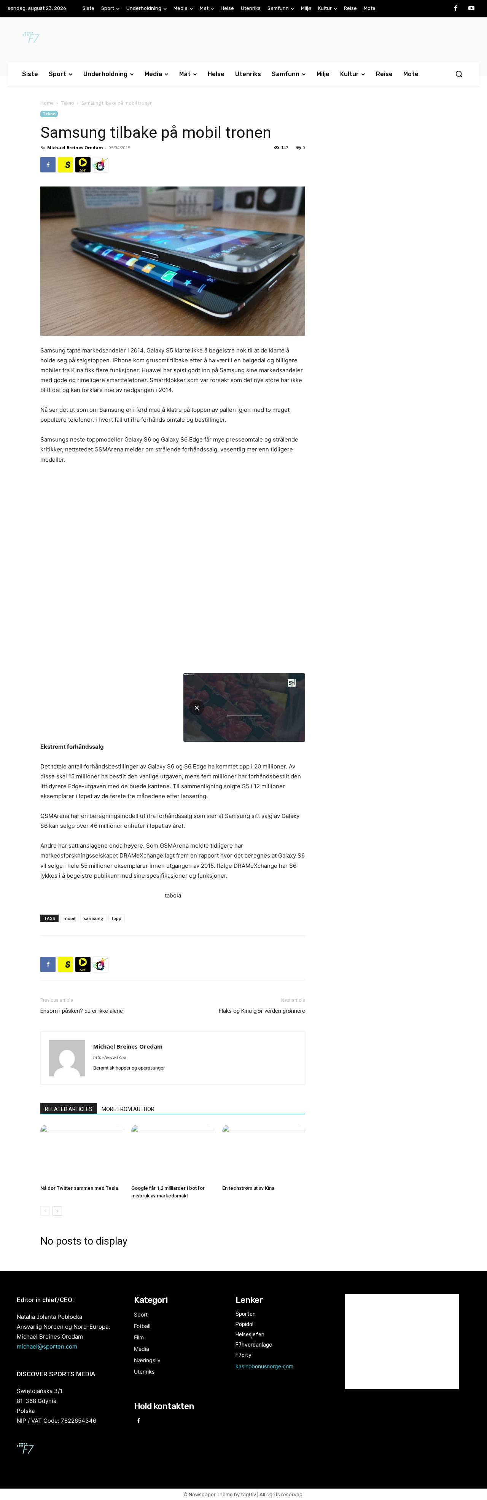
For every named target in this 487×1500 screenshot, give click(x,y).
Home (47, 103)
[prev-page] (45, 1211)
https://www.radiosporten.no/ (100, 164)
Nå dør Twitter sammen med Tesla (79, 1188)
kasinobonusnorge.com (264, 1366)
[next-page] (57, 1211)
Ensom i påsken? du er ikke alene (81, 1010)
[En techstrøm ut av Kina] (263, 1153)
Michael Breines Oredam (75, 147)
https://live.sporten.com (83, 164)
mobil (69, 918)
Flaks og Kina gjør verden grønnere (262, 1010)
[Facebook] (456, 9)
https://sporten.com (65, 164)
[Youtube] (471, 9)
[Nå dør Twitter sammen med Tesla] (81, 1153)
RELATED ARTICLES (68, 1109)
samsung (93, 918)
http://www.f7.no (109, 1057)
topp (116, 918)
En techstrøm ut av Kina (248, 1188)
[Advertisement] (385, 172)
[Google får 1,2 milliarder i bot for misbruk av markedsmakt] (172, 1153)
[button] (458, 73)
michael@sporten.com (47, 1346)
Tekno (67, 103)
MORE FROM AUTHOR (128, 1109)
